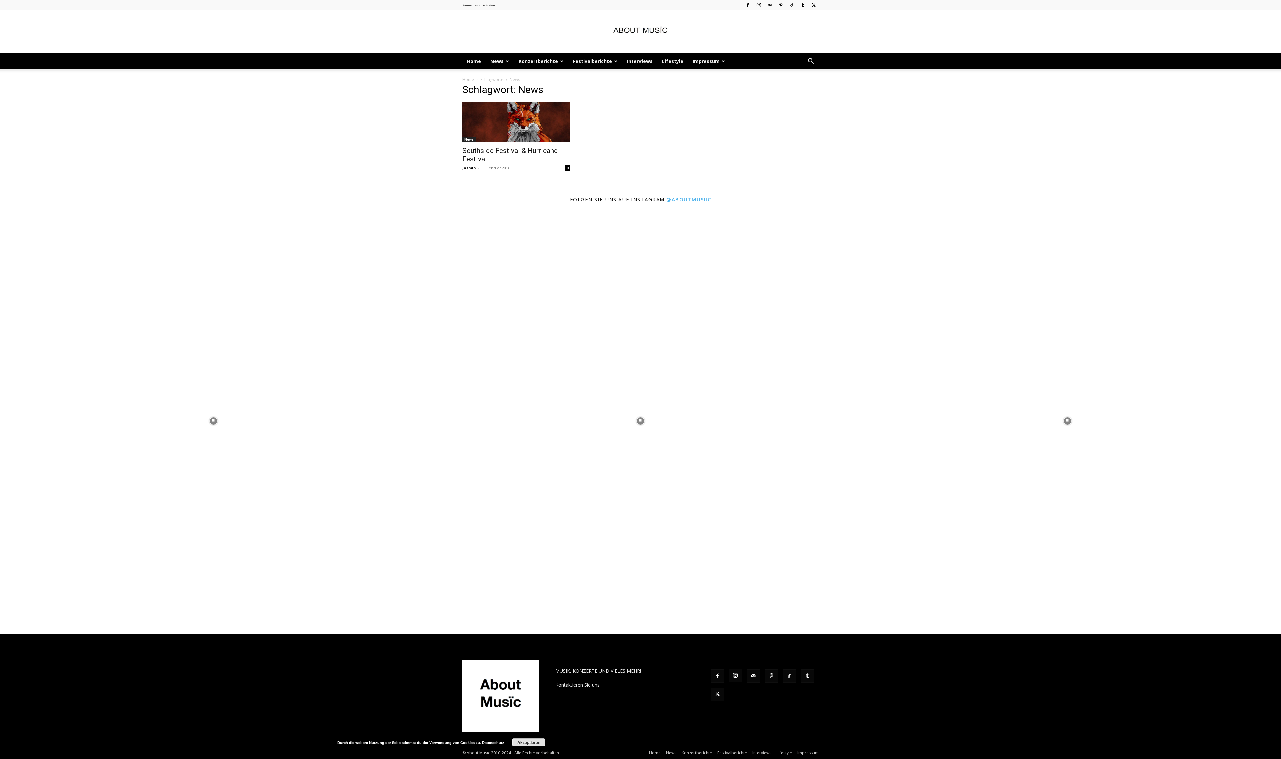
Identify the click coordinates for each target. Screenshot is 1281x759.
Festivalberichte (592, 61)
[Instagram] (759, 5)
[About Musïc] (640, 32)
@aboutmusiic (688, 199)
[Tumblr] (803, 5)
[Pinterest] (781, 5)
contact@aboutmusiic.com (631, 685)
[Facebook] (748, 5)
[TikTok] (792, 5)
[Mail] (770, 5)
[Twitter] (814, 5)
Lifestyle (672, 61)
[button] (811, 62)
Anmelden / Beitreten (478, 5)
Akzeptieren (528, 742)
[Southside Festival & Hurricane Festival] (516, 122)
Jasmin (469, 167)
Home (474, 61)
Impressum (706, 61)
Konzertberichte (538, 61)
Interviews (640, 61)
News (497, 61)
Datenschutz (493, 742)
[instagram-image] (213, 421)
